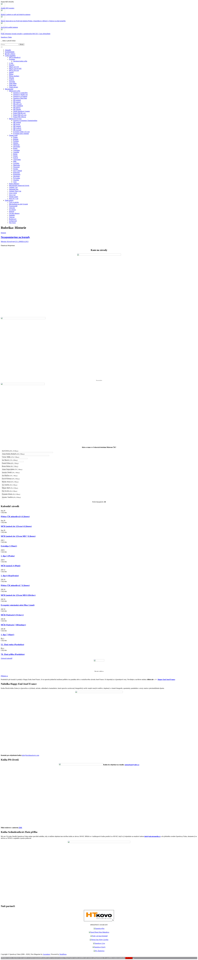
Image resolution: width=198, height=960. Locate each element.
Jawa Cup (12, 195)
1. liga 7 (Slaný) (7, 635)
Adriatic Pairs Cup (15, 191)
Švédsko (16, 141)
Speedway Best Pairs (20, 98)
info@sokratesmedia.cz (152, 836)
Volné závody (13, 87)
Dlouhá (11, 78)
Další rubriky (9, 200)
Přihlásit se (4, 676)
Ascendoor (46, 954)
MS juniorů (17, 102)
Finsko (15, 156)
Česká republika (10, 55)
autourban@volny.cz (132, 765)
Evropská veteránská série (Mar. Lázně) (17, 605)
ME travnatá (17, 130)
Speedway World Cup (20, 94)
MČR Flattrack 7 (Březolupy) (13, 625)
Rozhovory (12, 219)
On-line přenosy (14, 213)
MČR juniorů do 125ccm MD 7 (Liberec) (18, 536)
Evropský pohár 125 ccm (21, 132)
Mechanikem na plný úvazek (18, 204)
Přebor (11, 74)
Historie (11, 211)
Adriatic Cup (13, 187)
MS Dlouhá (17, 109)
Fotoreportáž (13, 206)
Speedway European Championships (25, 120)
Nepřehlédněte (9, 52)
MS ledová (16, 107)
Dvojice (11, 65)
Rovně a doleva (10, 54)
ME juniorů (17, 126)
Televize (12, 217)
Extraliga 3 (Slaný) (9, 546)
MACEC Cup (13, 198)
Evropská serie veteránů (21, 133)
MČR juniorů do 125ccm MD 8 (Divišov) (18, 595)
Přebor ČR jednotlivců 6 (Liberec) (15, 516)
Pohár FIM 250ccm (19, 117)
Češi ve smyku (14, 202)
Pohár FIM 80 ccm (19, 113)
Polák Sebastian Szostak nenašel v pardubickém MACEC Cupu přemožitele (25, 34)
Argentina (16, 150)
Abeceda (12, 208)
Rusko (15, 148)
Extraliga (12, 59)
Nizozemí (16, 167)
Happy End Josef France (166, 679)
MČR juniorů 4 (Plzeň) (10, 566)
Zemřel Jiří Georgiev (7, 8)
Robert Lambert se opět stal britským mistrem (15, 14)
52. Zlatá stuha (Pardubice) (12, 644)
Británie (15, 139)
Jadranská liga (13, 189)
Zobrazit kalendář (6, 658)
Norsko (15, 169)
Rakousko (16, 172)
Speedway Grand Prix (20, 93)
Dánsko (15, 143)
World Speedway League (21, 111)
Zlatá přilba (12, 83)
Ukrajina (16, 180)
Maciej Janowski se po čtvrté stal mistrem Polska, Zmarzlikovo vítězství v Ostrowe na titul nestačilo (33, 21)
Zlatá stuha (12, 85)
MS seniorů (17, 100)
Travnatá (12, 81)
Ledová (11, 80)
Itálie (14, 161)
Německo (16, 145)
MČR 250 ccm (14, 70)
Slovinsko (16, 176)
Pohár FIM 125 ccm (19, 115)
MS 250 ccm (17, 104)
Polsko (15, 137)
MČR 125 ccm (14, 67)
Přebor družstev (14, 76)
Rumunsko (16, 174)
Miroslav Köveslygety (8, 241)
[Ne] (133, 958)
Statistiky (12, 215)
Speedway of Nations (20, 96)
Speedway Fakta (6, 37)
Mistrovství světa (14, 91)
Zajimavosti (13, 221)
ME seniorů (17, 122)
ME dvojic (16, 124)
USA (15, 182)
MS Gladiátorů (18, 106)
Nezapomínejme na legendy (15, 237)
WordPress (62, 954)
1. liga (11, 63)
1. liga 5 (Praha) (8, 556)
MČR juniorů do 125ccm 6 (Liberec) (16, 526)
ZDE (20, 827)
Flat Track (12, 223)
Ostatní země (13, 135)
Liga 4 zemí (13, 193)
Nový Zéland (17, 171)
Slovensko (16, 146)
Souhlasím (129, 958)
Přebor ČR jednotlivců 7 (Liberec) (15, 585)
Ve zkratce (12, 210)
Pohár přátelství (14, 184)
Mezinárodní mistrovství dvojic (19, 185)
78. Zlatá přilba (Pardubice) (13, 654)
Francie (15, 158)
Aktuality (8, 50)
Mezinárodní (9, 89)
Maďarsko (16, 165)
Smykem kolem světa (20, 61)
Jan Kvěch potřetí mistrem (9, 27)
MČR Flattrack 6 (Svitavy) (12, 615)
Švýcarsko (16, 178)
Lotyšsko (16, 163)
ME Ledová (17, 128)
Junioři (11, 72)
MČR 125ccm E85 (15, 68)
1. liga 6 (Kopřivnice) (10, 576)
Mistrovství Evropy (15, 119)
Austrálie (16, 152)
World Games (13, 197)
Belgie (15, 154)
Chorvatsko (17, 159)
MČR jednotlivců (14, 57)
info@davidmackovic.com (30, 755)
